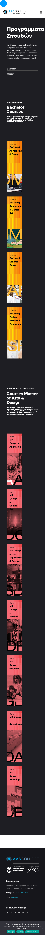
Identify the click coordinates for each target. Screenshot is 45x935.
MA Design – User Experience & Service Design (16, 557)
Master (10, 74)
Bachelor (11, 69)
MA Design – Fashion (14, 611)
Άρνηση (20, 932)
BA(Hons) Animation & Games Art (15, 208)
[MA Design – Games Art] (14, 514)
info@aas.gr (15, 897)
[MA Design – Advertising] (14, 736)
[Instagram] (11, 912)
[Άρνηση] (42, 928)
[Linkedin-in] (26, 912)
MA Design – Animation (15, 443)
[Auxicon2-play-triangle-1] (15, 912)
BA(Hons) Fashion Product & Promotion (15, 319)
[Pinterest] (23, 912)
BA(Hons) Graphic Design (15, 262)
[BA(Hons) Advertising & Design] (14, 166)
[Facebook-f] (7, 912)
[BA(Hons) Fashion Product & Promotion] (14, 333)
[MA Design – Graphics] (14, 681)
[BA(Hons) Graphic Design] (14, 277)
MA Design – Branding (15, 776)
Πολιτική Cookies (32, 932)
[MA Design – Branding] (14, 791)
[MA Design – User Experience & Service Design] (14, 570)
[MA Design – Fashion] (14, 625)
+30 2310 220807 (22, 893)
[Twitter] (19, 912)
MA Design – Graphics (14, 665)
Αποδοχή (11, 932)
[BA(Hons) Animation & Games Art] (14, 222)
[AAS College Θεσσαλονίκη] (15, 12)
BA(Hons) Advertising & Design (16, 151)
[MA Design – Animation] (14, 459)
